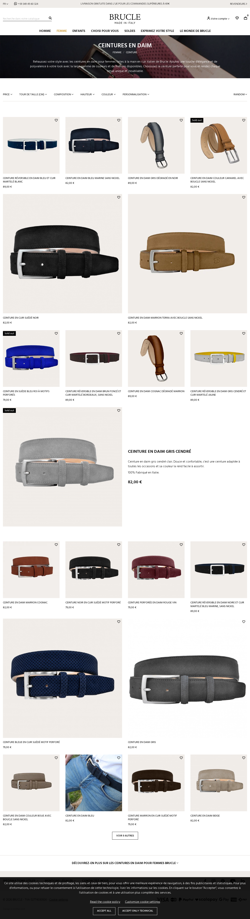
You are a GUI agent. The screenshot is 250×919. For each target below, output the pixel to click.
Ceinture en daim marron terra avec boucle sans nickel (165, 318)
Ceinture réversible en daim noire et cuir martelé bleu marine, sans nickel (217, 604)
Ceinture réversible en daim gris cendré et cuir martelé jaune (218, 393)
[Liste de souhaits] (237, 18)
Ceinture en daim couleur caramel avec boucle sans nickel (217, 180)
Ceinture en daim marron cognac (25, 602)
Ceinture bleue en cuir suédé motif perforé (31, 742)
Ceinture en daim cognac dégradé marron (156, 391)
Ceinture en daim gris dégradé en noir (153, 178)
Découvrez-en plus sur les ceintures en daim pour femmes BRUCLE (124, 863)
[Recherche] (50, 18)
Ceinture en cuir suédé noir (21, 318)
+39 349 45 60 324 (28, 4)
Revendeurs (237, 4)
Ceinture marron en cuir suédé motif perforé (152, 818)
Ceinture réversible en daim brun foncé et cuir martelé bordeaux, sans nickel (93, 393)
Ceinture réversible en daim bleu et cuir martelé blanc (29, 180)
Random (239, 94)
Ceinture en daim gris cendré (159, 451)
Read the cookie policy (105, 902)
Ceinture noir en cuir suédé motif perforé (93, 602)
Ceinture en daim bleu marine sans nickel (92, 178)
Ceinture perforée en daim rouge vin (152, 602)
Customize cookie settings (142, 902)
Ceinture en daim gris (142, 742)
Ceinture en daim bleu (79, 816)
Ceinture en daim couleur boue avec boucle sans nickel (27, 818)
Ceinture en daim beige (205, 816)
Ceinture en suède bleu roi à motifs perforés (26, 393)
